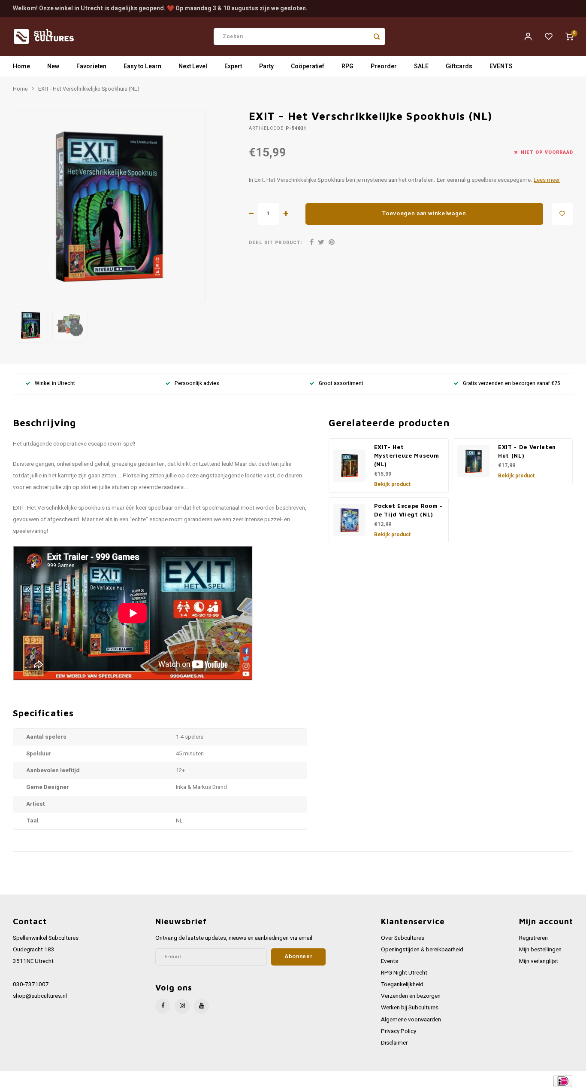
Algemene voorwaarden (411, 1019)
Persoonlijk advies (197, 383)
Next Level (192, 66)
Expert (233, 66)
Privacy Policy (398, 1031)
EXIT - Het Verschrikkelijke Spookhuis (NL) (88, 89)
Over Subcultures (402, 938)
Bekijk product (392, 484)
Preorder (384, 66)
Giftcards (459, 66)
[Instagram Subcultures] (182, 1006)
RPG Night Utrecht (404, 973)
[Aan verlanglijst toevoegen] (562, 214)
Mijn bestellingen (540, 949)
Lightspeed (129, 1081)
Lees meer (547, 180)
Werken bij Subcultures (409, 1007)
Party (266, 66)
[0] (569, 36)
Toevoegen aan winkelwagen (424, 213)
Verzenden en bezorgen (411, 996)
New (53, 66)
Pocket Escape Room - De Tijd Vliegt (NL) (408, 510)
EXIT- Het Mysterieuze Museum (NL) (406, 455)
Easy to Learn (142, 66)
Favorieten (91, 66)
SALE (421, 66)
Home (21, 66)
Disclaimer (394, 1043)
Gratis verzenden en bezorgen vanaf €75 (511, 383)
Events (389, 961)
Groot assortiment (341, 383)
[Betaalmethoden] (562, 1080)
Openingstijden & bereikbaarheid (422, 949)
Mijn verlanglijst (538, 961)
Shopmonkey (185, 1081)
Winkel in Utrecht (55, 383)
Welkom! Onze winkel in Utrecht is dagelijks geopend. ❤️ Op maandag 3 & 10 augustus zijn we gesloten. (160, 8)
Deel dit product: (275, 242)
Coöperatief (307, 66)
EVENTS (501, 66)
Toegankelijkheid (402, 984)
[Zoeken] (376, 36)
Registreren (533, 938)
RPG (347, 66)
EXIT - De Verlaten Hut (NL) (527, 451)
